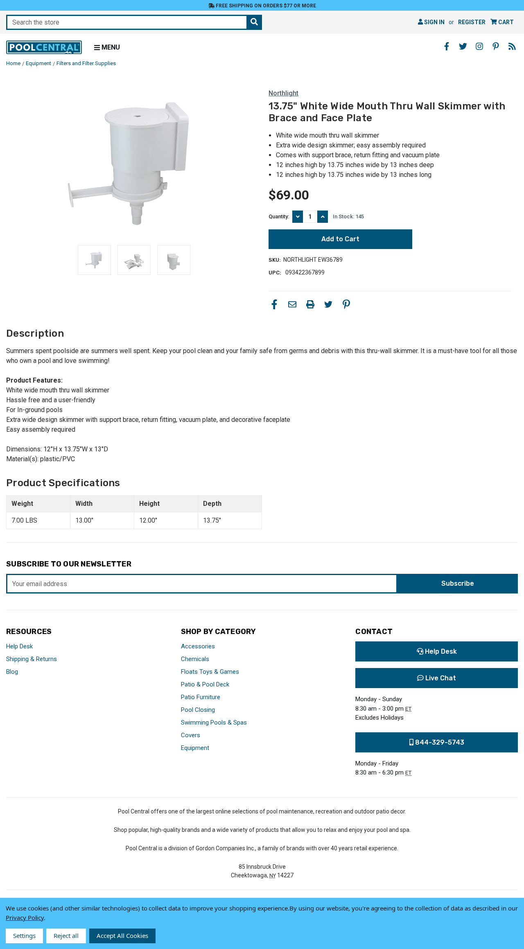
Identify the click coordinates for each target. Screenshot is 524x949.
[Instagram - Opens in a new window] (479, 46)
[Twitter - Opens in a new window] (463, 46)
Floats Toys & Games (210, 671)
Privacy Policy (25, 917)
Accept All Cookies (122, 935)
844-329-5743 (438, 742)
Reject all (66, 935)
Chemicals (195, 659)
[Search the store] (254, 22)
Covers (190, 735)
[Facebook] (274, 304)
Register (472, 22)
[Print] (310, 304)
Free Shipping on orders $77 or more (265, 6)
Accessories (198, 646)
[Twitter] (328, 304)
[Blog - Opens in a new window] (512, 46)
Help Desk (19, 646)
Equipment (195, 748)
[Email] (292, 304)
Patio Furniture (200, 697)
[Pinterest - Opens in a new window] (495, 46)
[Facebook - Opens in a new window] (446, 46)
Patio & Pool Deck (205, 684)
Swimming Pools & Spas (214, 722)
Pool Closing (198, 709)
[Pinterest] (346, 304)
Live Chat (440, 678)
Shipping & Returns (31, 659)
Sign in (434, 22)
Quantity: (279, 216)
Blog (12, 671)
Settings (24, 935)
